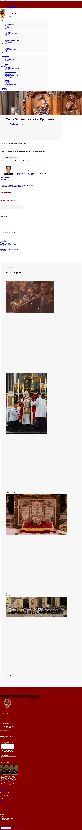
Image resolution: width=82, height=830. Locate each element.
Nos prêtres (7, 23)
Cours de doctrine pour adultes (12, 33)
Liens (6, 30)
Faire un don (5, 54)
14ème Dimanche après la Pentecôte (7, 805)
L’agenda (7, 25)
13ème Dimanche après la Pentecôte (7, 808)
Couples (6, 35)
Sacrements (5, 43)
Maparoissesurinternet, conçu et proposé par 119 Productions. (58, 828)
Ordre (6, 51)
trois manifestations (28, 125)
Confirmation (8, 47)
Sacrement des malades (10, 49)
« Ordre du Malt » (9, 42)
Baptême (7, 44)
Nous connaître (5, 20)
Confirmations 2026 (11, 492)
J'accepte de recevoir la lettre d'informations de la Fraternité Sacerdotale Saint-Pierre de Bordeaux (8, 753)
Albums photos (8, 27)
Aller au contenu (4, 0)
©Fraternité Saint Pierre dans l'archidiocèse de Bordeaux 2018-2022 (10, 826)
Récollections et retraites (10, 36)
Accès (6, 26)
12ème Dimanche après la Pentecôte (7, 810)
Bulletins (4, 52)
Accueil (3, 143)
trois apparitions (12, 125)
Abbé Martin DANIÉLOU (5, 178)
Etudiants (7, 34)
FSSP (6, 22)
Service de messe (9, 39)
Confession (7, 48)
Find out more (3, 241)
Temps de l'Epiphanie (19, 124)
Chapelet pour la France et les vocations (9, 240)
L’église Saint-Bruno (9, 24)
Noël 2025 (8, 593)
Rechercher (2, 221)
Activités (4, 31)
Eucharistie (7, 46)
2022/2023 (11, 124)
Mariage (6, 50)
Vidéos (6, 28)
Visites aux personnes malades (12, 40)
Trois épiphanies (20, 125)
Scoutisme (7, 38)
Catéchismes (8, 32)
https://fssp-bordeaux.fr (8, 718)
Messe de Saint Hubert (11, 371)
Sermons (8, 143)
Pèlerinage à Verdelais (11, 675)
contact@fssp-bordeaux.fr (7, 717)
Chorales (7, 41)
